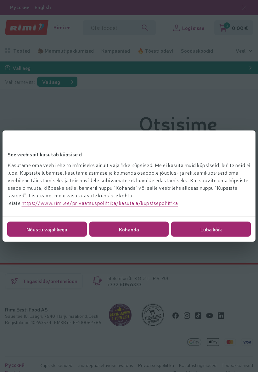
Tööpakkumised (237, 365)
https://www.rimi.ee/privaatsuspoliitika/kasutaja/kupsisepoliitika (100, 202)
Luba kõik (211, 228)
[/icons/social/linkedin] (221, 315)
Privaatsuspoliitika (156, 365)
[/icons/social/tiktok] (198, 315)
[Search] (145, 28)
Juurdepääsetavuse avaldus (105, 365)
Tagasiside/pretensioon (50, 280)
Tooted (21, 50)
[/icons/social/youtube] (209, 315)
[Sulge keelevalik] (244, 7)
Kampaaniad (115, 50)
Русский (20, 7)
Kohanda (129, 228)
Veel (240, 50)
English (43, 7)
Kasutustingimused (197, 365)
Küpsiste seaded (56, 365)
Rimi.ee (61, 27)
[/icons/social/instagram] (187, 315)
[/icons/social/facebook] (175, 315)
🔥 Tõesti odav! (155, 50)
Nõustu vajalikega (46, 228)
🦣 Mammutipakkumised (65, 50)
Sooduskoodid (197, 50)
